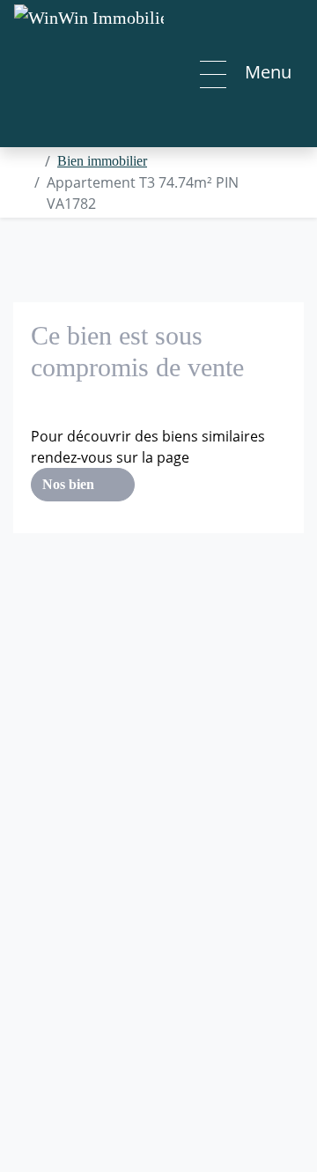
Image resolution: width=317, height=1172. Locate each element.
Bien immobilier (102, 160)
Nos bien (70, 484)
